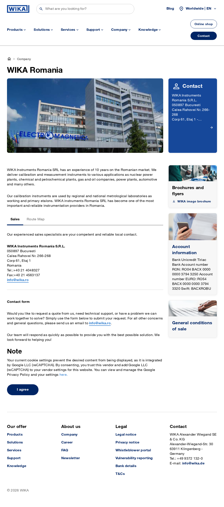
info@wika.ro (18, 280)
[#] (193, 308)
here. (64, 375)
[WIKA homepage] (18, 8)
